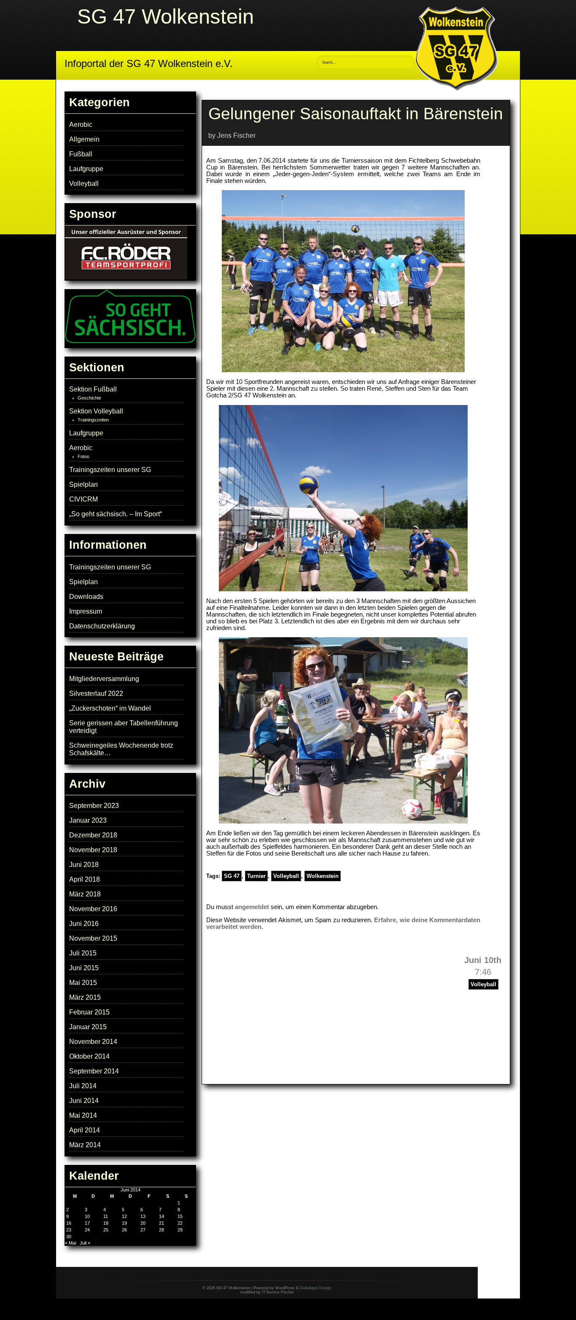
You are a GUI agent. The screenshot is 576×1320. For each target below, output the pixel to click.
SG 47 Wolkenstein (165, 16)
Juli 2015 (83, 953)
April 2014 (84, 1130)
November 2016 (93, 908)
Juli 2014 (83, 1085)
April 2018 (84, 879)
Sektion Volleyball (96, 411)
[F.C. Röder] (126, 277)
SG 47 (232, 876)
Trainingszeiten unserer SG (110, 469)
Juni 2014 (84, 1100)
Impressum (85, 611)
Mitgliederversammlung (104, 678)
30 (68, 1236)
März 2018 (85, 894)
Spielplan (83, 484)
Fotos (83, 456)
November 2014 (93, 1041)
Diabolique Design (315, 1288)
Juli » (85, 1242)
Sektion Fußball (93, 389)
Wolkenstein (323, 876)
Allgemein (84, 139)
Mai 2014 (83, 1115)
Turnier (256, 876)
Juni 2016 (84, 923)
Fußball (80, 154)
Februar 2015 (89, 1012)
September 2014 (94, 1071)
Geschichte (89, 397)
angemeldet (252, 907)
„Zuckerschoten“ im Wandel (110, 708)
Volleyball (84, 183)
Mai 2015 (83, 982)
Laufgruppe (86, 168)
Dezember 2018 (93, 835)
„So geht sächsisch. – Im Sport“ (115, 514)
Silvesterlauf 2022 (96, 693)
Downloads (86, 596)
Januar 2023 (88, 820)
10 (87, 1216)
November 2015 (93, 938)
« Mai (70, 1242)
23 (68, 1229)
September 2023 (94, 805)
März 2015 (85, 997)
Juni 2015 (84, 967)
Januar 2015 (88, 1026)
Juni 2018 (84, 864)
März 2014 (85, 1144)
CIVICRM (83, 499)
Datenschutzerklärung (102, 626)
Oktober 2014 (89, 1056)
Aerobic (80, 124)
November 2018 (93, 849)
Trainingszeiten (93, 419)
